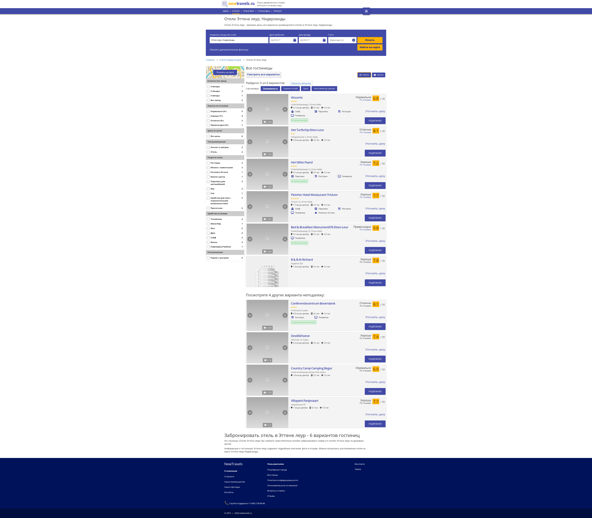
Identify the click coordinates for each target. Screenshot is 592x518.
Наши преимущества (234, 481)
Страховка (264, 11)
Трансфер (248, 11)
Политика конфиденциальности (282, 480)
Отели (236, 11)
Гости (331, 34)
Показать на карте (225, 72)
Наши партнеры (232, 487)
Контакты (229, 492)
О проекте (229, 476)
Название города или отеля (223, 34)
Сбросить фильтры (301, 83)
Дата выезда (304, 34)
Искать (369, 40)
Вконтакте (360, 464)
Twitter (358, 469)
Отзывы (271, 496)
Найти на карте (370, 47)
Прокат (277, 11)
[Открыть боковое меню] (366, 11)
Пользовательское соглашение (282, 485)
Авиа (226, 11)
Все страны (272, 475)
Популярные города (277, 469)
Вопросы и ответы (276, 490)
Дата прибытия (276, 34)
